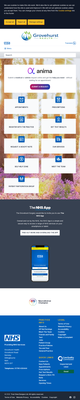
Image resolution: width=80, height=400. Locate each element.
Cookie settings (65, 11)
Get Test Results (46, 372)
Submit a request (40, 87)
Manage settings (36, 22)
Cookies (61, 332)
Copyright (62, 335)
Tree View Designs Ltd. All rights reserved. (27, 394)
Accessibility (63, 329)
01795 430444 (21, 368)
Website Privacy (64, 326)
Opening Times (45, 383)
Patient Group (44, 343)
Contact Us (43, 361)
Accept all (10, 22)
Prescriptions (44, 369)
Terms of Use (63, 324)
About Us (43, 326)
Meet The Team (45, 332)
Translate (68, 43)
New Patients (44, 364)
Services (42, 380)
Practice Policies (46, 345)
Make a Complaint (65, 337)
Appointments (45, 367)
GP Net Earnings (45, 329)
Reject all (21, 22)
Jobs (41, 340)
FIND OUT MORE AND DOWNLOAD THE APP (40, 233)
